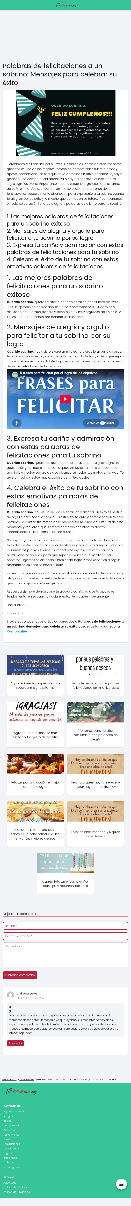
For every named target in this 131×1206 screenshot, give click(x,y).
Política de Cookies (15, 1187)
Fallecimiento (11, 1134)
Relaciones (10, 1158)
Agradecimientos (14, 1111)
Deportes (9, 1130)
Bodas (7, 1121)
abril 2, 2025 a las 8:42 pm (31, 998)
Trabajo (8, 1162)
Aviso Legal (10, 1182)
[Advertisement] (65, 36)
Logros (7, 1153)
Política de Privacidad (16, 1192)
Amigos (8, 1116)
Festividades (11, 1148)
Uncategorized (12, 1167)
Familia (7, 1139)
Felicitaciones (11, 1144)
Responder (15, 1043)
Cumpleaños (11, 1125)
